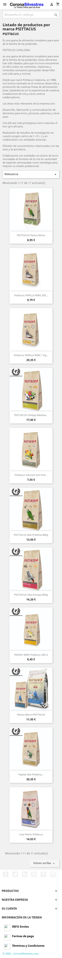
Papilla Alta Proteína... (31, 774)
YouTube (34, 874)
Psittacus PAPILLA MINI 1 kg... (31, 355)
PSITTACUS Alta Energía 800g (31, 594)
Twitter (15, 874)
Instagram (53, 874)
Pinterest (43, 874)
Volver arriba (44, 863)
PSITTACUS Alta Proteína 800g (31, 534)
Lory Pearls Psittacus (31, 834)
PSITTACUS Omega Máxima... (31, 415)
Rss (24, 874)
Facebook (5, 874)
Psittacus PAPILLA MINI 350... (31, 295)
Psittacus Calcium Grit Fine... (31, 475)
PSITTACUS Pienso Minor (31, 235)
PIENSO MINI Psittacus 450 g (31, 654)
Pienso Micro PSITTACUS (31, 714)
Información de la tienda (22, 917)
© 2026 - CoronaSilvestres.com (21, 953)
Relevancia (31, 174)
